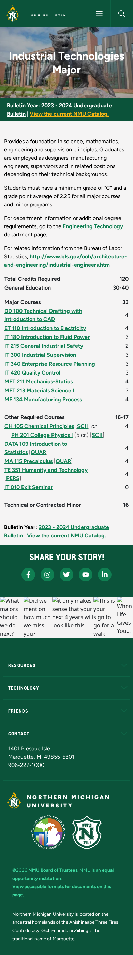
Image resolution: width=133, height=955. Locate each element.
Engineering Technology (93, 226)
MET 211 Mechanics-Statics (38, 381)
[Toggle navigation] (99, 13)
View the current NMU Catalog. (69, 114)
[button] (122, 13)
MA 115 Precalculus (28, 461)
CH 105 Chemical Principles (39, 426)
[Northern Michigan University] (12, 13)
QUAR (38, 452)
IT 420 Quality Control (32, 372)
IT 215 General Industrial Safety (43, 346)
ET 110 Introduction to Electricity (45, 328)
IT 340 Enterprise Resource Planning (49, 363)
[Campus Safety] (87, 832)
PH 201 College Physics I (42, 435)
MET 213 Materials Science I (39, 390)
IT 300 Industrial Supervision (40, 355)
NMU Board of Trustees (52, 870)
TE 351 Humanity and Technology (46, 470)
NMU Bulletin (49, 15)
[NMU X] (66, 574)
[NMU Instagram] (47, 574)
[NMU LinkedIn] (105, 574)
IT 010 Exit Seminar (28, 487)
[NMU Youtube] (85, 574)
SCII (82, 426)
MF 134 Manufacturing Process (43, 399)
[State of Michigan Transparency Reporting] (48, 832)
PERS (12, 478)
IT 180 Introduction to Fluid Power (47, 337)
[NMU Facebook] (28, 574)
